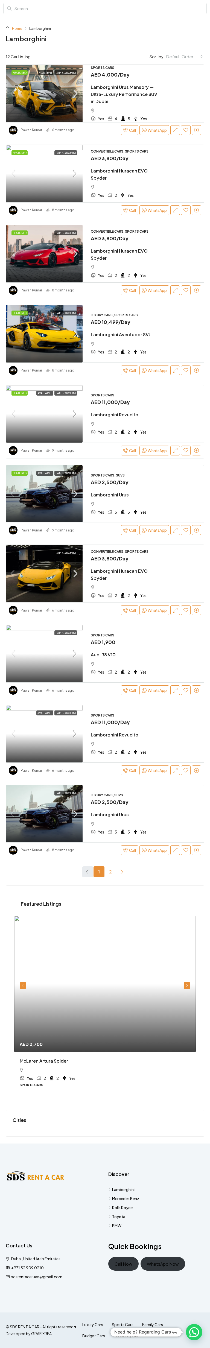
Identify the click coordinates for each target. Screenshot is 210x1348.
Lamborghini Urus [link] (110, 495)
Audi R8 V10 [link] (103, 654)
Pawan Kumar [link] (31, 130)
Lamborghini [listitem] (123, 1189)
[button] (194, 1332)
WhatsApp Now (163, 1264)
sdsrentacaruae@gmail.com (36, 1276)
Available (44, 393)
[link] (44, 93)
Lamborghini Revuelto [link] (114, 414)
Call (132, 130)
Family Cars (152, 1324)
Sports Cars (122, 1324)
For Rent (45, 72)
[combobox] (184, 56)
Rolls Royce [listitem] (122, 1207)
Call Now (123, 1264)
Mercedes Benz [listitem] (125, 1198)
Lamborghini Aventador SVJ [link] (120, 334)
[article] (105, 1005)
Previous (23, 985)
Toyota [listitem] (118, 1216)
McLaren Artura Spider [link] (44, 1061)
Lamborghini (66, 72)
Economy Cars (127, 1335)
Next (187, 985)
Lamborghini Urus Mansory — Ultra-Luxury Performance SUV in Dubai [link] (124, 94)
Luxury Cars (92, 1324)
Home (17, 28)
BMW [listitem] (116, 1225)
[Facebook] (178, 1329)
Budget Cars (93, 1335)
